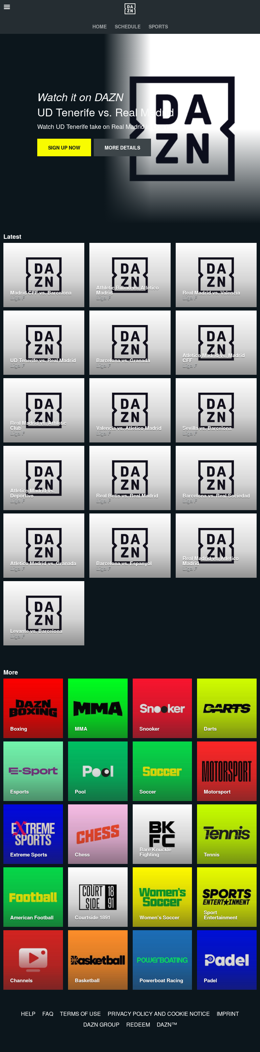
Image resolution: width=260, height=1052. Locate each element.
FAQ (47, 1013)
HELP (28, 1013)
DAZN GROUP (101, 1024)
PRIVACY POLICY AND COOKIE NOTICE (159, 1013)
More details (122, 147)
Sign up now (64, 147)
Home (99, 26)
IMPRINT (228, 1013)
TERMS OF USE (80, 1013)
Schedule (127, 26)
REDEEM (138, 1024)
